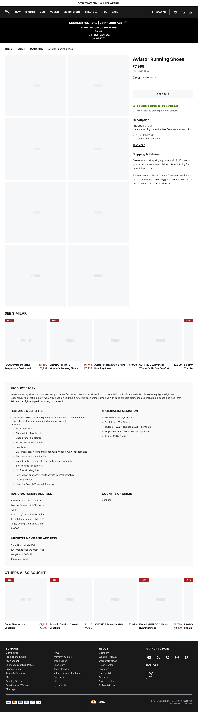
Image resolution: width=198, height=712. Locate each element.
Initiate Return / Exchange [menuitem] (68, 673)
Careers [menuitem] (103, 677)
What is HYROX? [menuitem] (108, 656)
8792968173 (163, 183)
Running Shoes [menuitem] (14, 681)
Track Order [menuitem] (60, 660)
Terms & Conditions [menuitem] (16, 673)
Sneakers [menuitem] (59, 677)
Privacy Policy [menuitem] (13, 669)
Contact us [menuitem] (12, 652)
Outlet (20, 48)
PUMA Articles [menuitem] (107, 685)
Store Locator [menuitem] (106, 681)
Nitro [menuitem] (56, 681)
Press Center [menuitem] (106, 664)
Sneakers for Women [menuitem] (17, 685)
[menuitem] (18, 12)
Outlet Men (36, 48)
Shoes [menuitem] (9, 677)
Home (8, 48)
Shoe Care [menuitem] (59, 664)
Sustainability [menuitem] (106, 673)
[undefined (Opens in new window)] (150, 674)
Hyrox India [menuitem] (60, 685)
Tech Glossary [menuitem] (61, 669)
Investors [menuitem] (104, 669)
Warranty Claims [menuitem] (63, 656)
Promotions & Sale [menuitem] (16, 656)
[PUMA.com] (7, 12)
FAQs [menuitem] (56, 652)
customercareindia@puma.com (159, 179)
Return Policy (178, 164)
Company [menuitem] (104, 652)
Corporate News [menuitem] (108, 660)
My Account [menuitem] (12, 660)
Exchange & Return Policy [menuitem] (20, 664)
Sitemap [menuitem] (10, 689)
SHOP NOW (99, 38)
